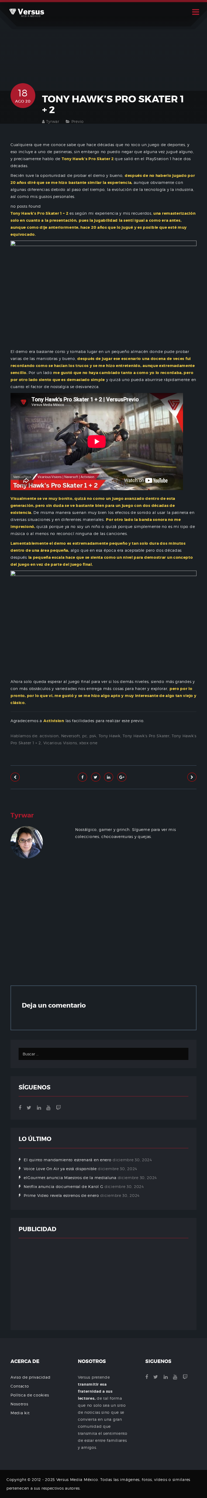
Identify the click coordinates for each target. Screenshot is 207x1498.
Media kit (20, 1413)
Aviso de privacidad (30, 1377)
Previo (77, 121)
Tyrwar (52, 121)
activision (49, 735)
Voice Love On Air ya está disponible (60, 1168)
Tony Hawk (109, 735)
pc (84, 735)
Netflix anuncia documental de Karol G (63, 1186)
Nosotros (19, 1404)
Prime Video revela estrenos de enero (61, 1195)
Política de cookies (30, 1395)
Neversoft (70, 735)
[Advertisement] (103, 926)
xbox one (88, 742)
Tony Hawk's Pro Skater (146, 735)
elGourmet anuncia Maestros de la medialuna (70, 1177)
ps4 (92, 735)
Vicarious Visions (60, 742)
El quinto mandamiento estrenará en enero (67, 1159)
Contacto (20, 1386)
